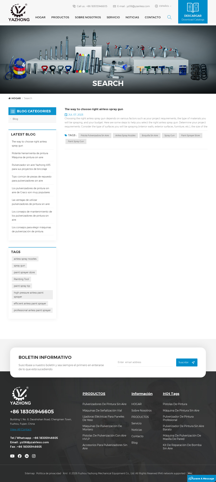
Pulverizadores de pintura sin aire (104, 404)
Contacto (153, 17)
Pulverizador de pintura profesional (178, 418)
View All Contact (20, 429)
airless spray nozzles (125, 135)
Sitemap (30, 473)
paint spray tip (22, 285)
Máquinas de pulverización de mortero (102, 427)
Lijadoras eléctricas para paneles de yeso (103, 418)
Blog (15, 118)
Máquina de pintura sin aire (181, 410)
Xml (65, 473)
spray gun (170, 135)
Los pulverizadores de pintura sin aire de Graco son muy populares (31, 190)
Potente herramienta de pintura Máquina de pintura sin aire (30, 155)
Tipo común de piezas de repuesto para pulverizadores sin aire (31, 178)
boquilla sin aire (150, 135)
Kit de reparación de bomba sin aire (182, 446)
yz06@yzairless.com (138, 6)
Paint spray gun (76, 141)
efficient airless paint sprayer (30, 303)
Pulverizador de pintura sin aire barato (183, 427)
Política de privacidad (48, 473)
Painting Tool (21, 279)
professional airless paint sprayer (32, 310)
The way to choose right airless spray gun (94, 109)
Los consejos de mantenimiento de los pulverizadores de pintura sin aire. (32, 215)
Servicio (113, 17)
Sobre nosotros (88, 17)
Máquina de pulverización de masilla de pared (182, 437)
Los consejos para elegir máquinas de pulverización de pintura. (31, 229)
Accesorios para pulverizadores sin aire (105, 446)
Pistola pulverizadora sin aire (95, 135)
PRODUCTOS (60, 17)
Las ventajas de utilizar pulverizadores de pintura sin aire (31, 202)
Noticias (132, 17)
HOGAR (40, 17)
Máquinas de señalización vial (102, 410)
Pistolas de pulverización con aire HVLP (104, 437)
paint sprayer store (190, 135)
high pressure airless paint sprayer (28, 294)
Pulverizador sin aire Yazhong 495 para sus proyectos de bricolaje (31, 167)
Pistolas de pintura (175, 404)
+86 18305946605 (96, 6)
